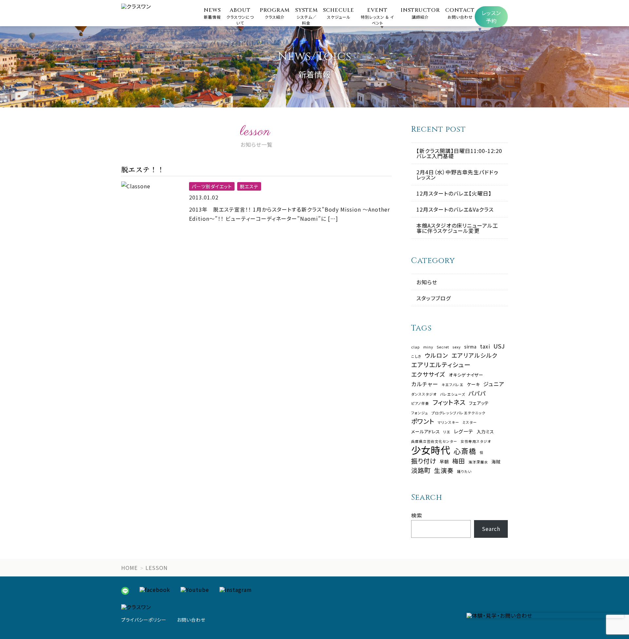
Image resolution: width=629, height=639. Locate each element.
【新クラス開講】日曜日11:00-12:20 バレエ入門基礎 (459, 153)
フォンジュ (419, 413)
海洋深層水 (478, 462)
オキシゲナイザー (466, 375)
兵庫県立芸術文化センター (434, 441)
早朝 (444, 462)
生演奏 (444, 470)
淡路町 (421, 470)
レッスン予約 (491, 17)
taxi (485, 346)
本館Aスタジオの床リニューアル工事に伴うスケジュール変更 (457, 228)
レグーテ (463, 431)
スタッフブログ (433, 298)
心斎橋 (465, 451)
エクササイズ (428, 374)
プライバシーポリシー (143, 619)
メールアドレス (425, 431)
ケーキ (473, 384)
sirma (470, 347)
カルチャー (424, 384)
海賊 (496, 462)
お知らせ (426, 282)
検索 (416, 515)
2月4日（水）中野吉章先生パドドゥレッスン (457, 174)
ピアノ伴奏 (420, 403)
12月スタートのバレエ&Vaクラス (455, 209)
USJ (499, 346)
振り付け (423, 461)
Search (491, 529)
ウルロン (436, 355)
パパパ (477, 393)
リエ (446, 432)
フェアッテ (479, 403)
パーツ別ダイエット (212, 186)
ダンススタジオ (424, 394)
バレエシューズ (452, 394)
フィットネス (449, 402)
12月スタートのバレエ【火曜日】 (453, 193)
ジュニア (494, 384)
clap (415, 347)
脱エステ (249, 186)
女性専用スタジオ (476, 441)
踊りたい (464, 472)
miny (428, 347)
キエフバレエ (453, 385)
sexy (456, 347)
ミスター (470, 422)
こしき (416, 356)
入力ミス (485, 431)
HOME (129, 568)
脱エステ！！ (142, 169)
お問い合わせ (191, 619)
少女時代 (430, 450)
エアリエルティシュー (441, 365)
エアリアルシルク (474, 355)
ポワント (422, 421)
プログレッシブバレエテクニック (458, 413)
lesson (156, 568)
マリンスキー (448, 422)
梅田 (458, 461)
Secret (443, 347)
